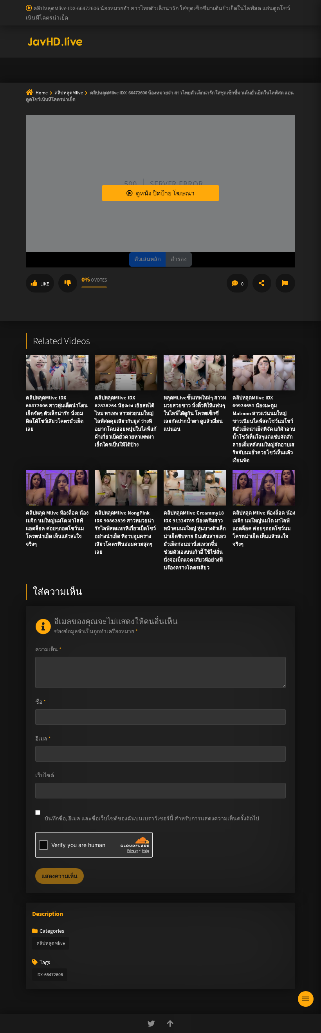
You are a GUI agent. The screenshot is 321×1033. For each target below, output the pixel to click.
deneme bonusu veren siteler (237, 3)
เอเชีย (199, 68)
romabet (166, 20)
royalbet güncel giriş (96, 3)
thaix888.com (261, 142)
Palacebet (135, 3)
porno (7, 3)
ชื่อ (40, 701)
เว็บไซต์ (44, 775)
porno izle (27, 3)
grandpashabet (222, 20)
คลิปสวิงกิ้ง (97, 49)
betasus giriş (248, 12)
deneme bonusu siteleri (113, 12)
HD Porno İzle (143, 200)
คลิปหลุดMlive (50, 943)
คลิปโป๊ (124, 68)
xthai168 (219, 200)
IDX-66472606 (49, 974)
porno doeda (55, 3)
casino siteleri (66, 12)
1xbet (223, 12)
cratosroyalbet (69, 20)
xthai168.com (229, 84)
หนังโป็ (162, 68)
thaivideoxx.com (174, 117)
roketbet (190, 20)
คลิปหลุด (143, 49)
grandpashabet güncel (270, 20)
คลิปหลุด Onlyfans (198, 49)
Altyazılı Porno (106, 200)
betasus (276, 12)
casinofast (162, 3)
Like (44, 284)
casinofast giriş (135, 20)
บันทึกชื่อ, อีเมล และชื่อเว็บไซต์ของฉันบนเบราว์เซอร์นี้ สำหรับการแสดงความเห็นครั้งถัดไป (152, 818)
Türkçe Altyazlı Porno (74, 28)
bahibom (188, 3)
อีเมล (43, 738)
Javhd (198, 200)
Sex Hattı (36, 28)
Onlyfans (52, 49)
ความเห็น (48, 649)
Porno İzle (175, 200)
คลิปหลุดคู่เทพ (261, 49)
